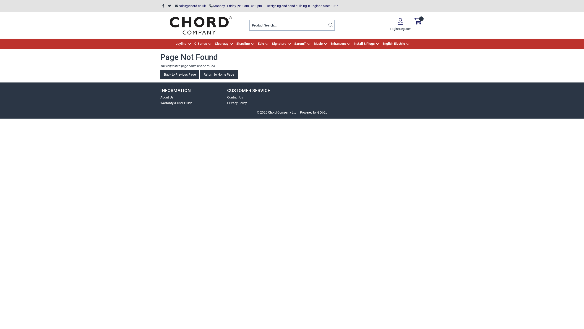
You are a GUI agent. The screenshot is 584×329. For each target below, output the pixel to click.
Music (318, 43)
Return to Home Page (219, 74)
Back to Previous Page (180, 74)
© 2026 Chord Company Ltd (277, 112)
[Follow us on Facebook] (163, 6)
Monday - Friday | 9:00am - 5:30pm (237, 6)
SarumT (300, 43)
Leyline (181, 43)
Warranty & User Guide (176, 103)
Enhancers (338, 43)
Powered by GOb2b (313, 112)
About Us (166, 97)
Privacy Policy (237, 103)
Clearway (221, 43)
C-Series (200, 43)
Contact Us (235, 97)
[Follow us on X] (169, 6)
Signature (279, 43)
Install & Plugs (364, 43)
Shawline (243, 43)
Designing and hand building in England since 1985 (302, 6)
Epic (261, 43)
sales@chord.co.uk (192, 6)
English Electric (394, 43)
